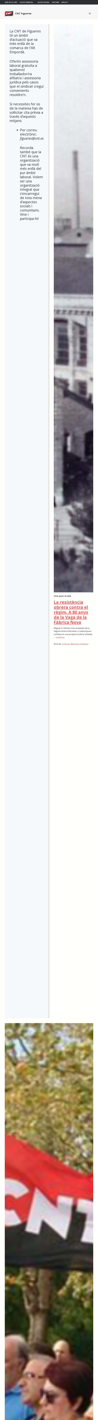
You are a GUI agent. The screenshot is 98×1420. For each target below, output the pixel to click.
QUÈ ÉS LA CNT (11, 2)
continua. (60, 637)
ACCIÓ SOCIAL (43, 2)
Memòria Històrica (79, 643)
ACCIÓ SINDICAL (26, 2)
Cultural (66, 643)
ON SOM (55, 2)
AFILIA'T (64, 2)
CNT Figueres (23, 13)
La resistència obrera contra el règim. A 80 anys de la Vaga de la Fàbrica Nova (71, 612)
